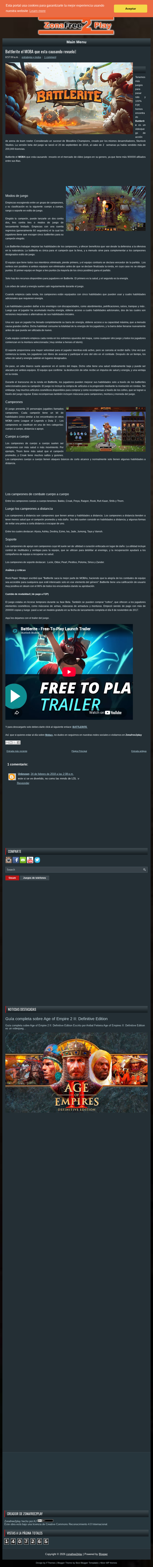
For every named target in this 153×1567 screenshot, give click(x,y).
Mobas (49, 735)
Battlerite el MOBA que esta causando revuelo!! (40, 51)
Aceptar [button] (130, 8)
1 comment (50, 57)
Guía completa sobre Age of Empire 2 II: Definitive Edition (56, 1019)
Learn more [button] (37, 11)
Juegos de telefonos (34, 878)
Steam (12, 878)
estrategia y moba (31, 57)
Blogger (103, 1554)
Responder (23, 783)
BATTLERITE (80, 727)
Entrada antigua (138, 751)
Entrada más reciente (17, 751)
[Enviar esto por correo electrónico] (7, 743)
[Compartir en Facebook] (19, 743)
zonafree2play (74, 1554)
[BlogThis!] (11, 743)
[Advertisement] (77, 176)
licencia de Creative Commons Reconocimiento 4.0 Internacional (70, 1524)
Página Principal (79, 751)
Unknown (23, 773)
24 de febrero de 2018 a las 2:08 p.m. (52, 773)
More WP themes (108, 1563)
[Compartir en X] (15, 743)
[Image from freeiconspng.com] (37, 862)
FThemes (51, 1563)
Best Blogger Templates (87, 1563)
